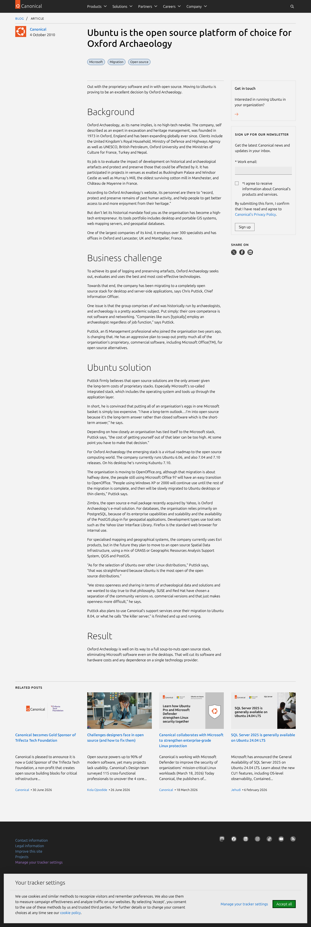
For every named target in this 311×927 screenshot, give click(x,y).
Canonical (38, 29)
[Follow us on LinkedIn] (244, 839)
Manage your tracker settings (39, 862)
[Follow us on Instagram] (256, 839)
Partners (145, 6)
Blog (19, 18)
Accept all (284, 904)
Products (94, 6)
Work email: (247, 162)
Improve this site (28, 851)
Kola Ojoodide (97, 790)
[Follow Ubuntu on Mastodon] (221, 839)
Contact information (31, 840)
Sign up (245, 227)
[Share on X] (234, 254)
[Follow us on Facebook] (233, 839)
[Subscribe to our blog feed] (292, 839)
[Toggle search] (292, 6)
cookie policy (70, 913)
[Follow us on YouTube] (280, 839)
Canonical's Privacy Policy (255, 214)
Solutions (119, 6)
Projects (21, 857)
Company (194, 6)
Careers (169, 6)
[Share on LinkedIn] (250, 254)
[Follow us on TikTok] (268, 839)
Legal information (29, 846)
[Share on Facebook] (242, 254)
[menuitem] (96, 6)
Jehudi (236, 790)
